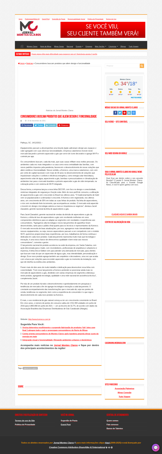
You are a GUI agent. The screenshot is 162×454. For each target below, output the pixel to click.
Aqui (107, 443)
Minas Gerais (59, 46)
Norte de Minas (45, 46)
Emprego (89, 46)
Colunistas (112, 46)
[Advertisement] (81, 5)
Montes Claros (32, 46)
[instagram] (134, 113)
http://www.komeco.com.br (39, 319)
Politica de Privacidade (95, 19)
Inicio (20, 19)
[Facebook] (115, 113)
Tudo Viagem (133, 46)
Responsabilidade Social (76, 19)
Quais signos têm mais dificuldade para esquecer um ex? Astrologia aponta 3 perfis (64, 54)
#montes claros (30, 368)
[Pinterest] (125, 113)
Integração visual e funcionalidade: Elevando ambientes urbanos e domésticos (57, 340)
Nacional (70, 46)
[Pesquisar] (142, 66)
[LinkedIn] (129, 113)
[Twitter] (120, 113)
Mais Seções (100, 46)
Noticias (29, 63)
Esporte (79, 46)
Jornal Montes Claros (66, 345)
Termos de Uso (111, 19)
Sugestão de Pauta (58, 19)
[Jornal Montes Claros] (29, 28)
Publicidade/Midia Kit (32, 19)
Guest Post (45, 19)
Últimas (123, 46)
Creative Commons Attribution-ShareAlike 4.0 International (77, 447)
